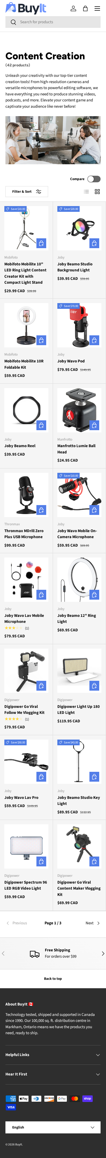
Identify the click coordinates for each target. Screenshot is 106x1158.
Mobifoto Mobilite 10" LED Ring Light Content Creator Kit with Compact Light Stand (25, 273)
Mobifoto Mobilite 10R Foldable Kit (23, 364)
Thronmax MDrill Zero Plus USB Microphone (23, 534)
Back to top (53, 978)
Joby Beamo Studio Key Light (78, 801)
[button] (85, 8)
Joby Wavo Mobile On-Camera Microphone (77, 534)
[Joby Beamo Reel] (26, 410)
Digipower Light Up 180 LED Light (78, 710)
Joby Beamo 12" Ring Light (76, 619)
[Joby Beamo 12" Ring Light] (79, 580)
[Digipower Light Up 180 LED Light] (79, 671)
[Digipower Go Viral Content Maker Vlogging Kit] (79, 846)
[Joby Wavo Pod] (79, 325)
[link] (21, 923)
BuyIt (18, 1144)
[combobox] (53, 22)
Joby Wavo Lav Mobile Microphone (24, 619)
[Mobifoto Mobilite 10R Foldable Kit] (26, 325)
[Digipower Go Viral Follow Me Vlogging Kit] (26, 671)
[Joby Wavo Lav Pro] (26, 762)
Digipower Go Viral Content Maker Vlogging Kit (79, 889)
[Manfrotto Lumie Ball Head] (79, 410)
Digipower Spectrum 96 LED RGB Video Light (25, 886)
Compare (77, 178)
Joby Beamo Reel (19, 446)
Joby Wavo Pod (71, 361)
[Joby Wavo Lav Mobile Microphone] (26, 580)
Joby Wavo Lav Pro (21, 798)
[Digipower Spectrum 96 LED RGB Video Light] (26, 846)
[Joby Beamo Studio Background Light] (79, 228)
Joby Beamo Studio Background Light (74, 267)
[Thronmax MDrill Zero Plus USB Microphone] (26, 495)
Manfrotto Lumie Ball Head (76, 449)
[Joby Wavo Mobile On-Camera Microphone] (79, 495)
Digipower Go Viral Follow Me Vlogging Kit (24, 710)
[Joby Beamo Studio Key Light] (79, 762)
